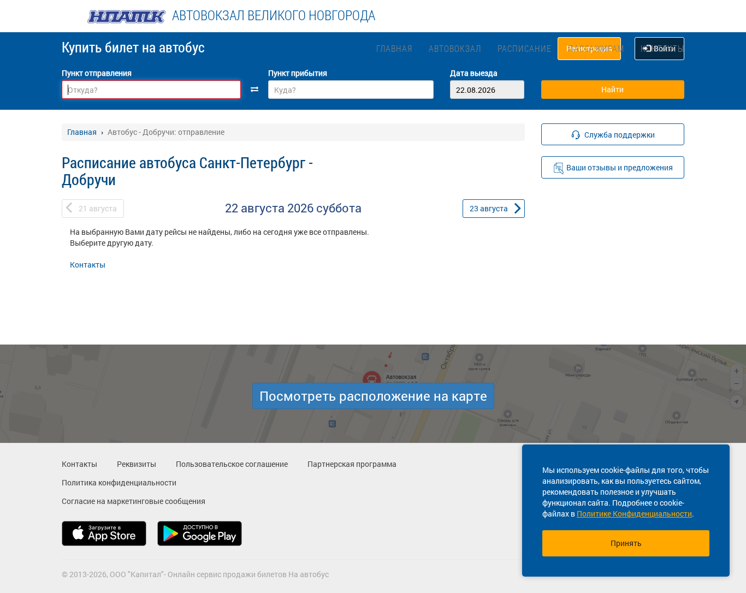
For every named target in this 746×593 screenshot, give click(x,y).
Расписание (525, 48)
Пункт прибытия (297, 73)
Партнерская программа (351, 464)
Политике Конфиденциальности (634, 513)
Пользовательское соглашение (232, 464)
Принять (626, 543)
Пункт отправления (97, 73)
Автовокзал (455, 48)
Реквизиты (136, 464)
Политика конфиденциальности (119, 482)
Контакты (662, 48)
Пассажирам (596, 48)
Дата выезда (474, 73)
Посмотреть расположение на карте (373, 396)
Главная (394, 48)
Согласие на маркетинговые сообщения (133, 501)
